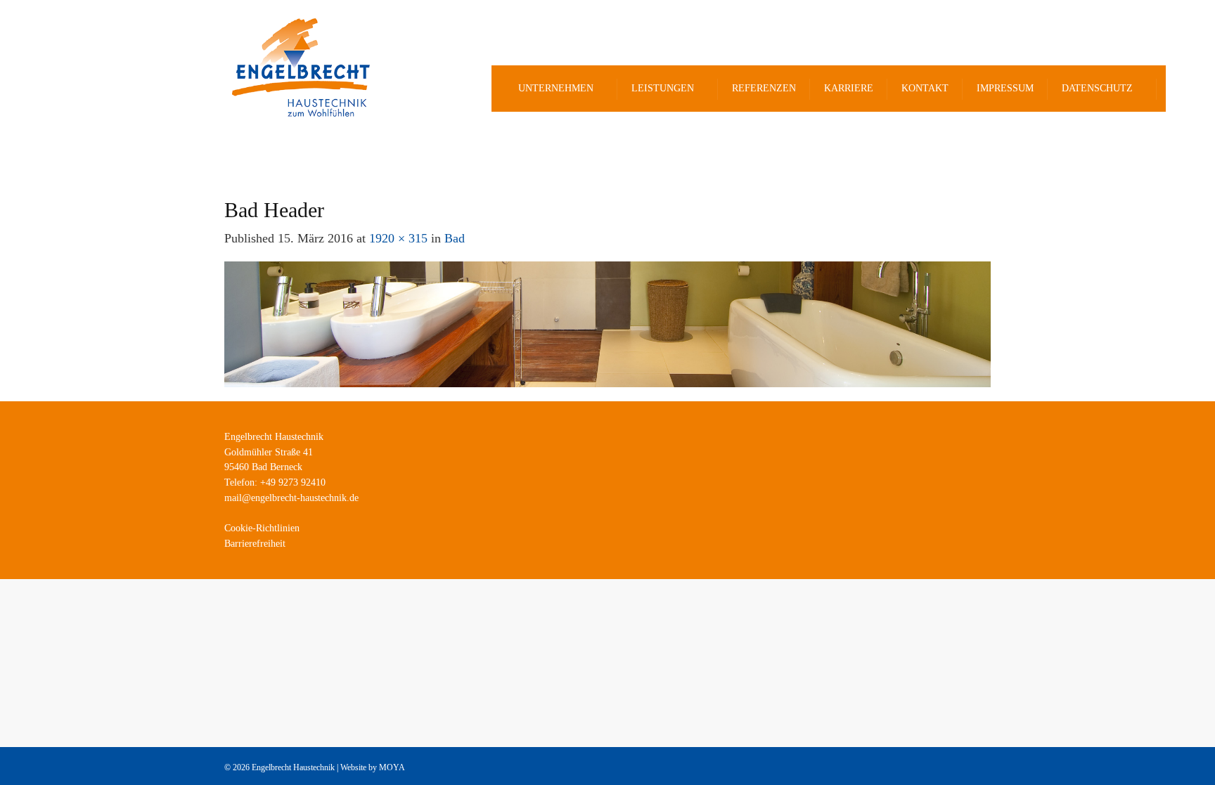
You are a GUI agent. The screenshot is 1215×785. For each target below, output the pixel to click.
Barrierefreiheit (254, 543)
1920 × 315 (398, 238)
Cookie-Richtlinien (262, 528)
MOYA (392, 767)
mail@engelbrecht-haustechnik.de (291, 498)
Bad (454, 238)
